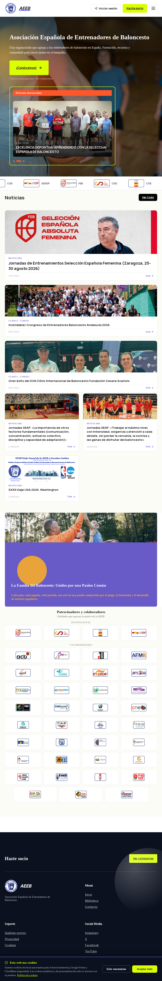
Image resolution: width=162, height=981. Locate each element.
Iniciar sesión (108, 8)
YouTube (91, 951)
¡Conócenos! (26, 68)
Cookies (10, 945)
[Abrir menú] (153, 8)
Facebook (92, 945)
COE (142, 183)
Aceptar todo (145, 969)
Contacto (91, 907)
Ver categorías (143, 858)
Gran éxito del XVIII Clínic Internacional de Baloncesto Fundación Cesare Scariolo (69, 381)
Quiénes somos (15, 933)
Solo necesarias (116, 969)
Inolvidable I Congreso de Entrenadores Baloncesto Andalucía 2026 (59, 325)
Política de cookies (27, 975)
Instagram (91, 933)
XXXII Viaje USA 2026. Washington (33, 490)
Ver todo (148, 197)
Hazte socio (134, 8)
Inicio (88, 894)
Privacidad (12, 939)
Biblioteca (91, 901)
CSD (107, 183)
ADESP (39, 183)
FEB (74, 183)
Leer (148, 275)
